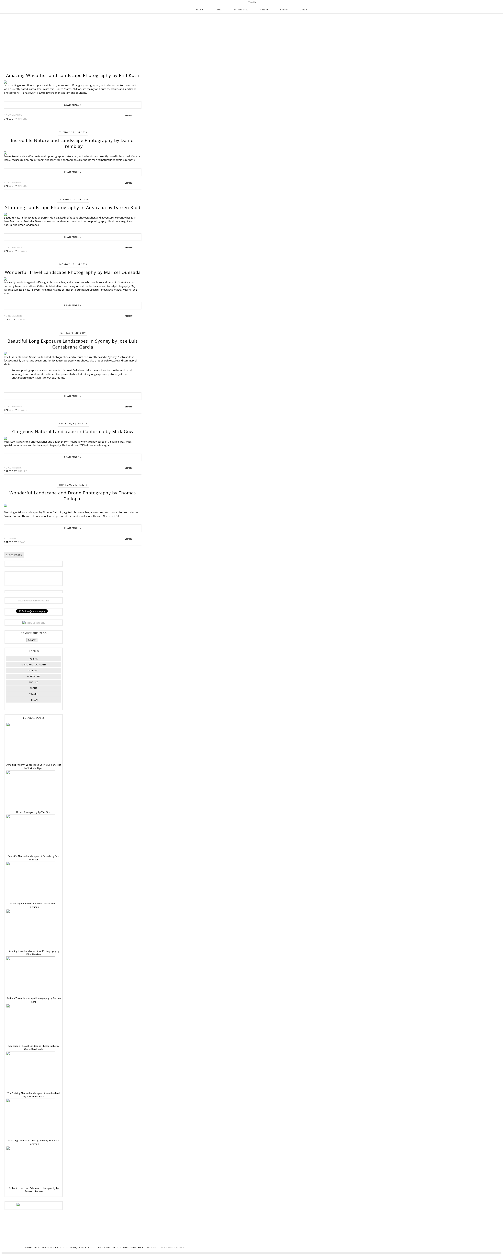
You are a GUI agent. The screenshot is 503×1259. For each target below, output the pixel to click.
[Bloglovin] (39, 578)
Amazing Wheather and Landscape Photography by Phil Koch (73, 75)
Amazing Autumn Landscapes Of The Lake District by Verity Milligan (33, 766)
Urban (303, 9)
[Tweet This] (136, 115)
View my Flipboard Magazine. (34, 600)
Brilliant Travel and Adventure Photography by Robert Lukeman (33, 1189)
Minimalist (241, 9)
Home (199, 9)
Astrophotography (33, 664)
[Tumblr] (45, 578)
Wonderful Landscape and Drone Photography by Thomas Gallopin (72, 495)
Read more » (73, 104)
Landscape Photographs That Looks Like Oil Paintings (33, 905)
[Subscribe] (51, 578)
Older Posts (14, 555)
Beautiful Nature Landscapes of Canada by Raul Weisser (34, 858)
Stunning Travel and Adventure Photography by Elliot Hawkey (33, 952)
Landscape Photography (168, 1247)
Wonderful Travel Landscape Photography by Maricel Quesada (73, 272)
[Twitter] (27, 578)
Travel (284, 9)
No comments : (13, 115)
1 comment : (11, 538)
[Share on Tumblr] (138, 115)
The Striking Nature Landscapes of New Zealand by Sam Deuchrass (33, 1095)
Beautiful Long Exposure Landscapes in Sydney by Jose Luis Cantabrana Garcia (72, 344)
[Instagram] (21, 578)
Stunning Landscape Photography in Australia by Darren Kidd (72, 207)
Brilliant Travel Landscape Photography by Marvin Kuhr (33, 1000)
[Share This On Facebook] (135, 115)
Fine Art (33, 670)
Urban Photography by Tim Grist (33, 812)
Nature (264, 9)
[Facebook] (15, 578)
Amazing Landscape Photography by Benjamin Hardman (33, 1142)
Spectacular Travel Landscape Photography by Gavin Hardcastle (33, 1047)
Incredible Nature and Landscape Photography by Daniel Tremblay (73, 143)
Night (33, 688)
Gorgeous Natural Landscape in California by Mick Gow (72, 431)
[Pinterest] (33, 578)
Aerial (218, 9)
